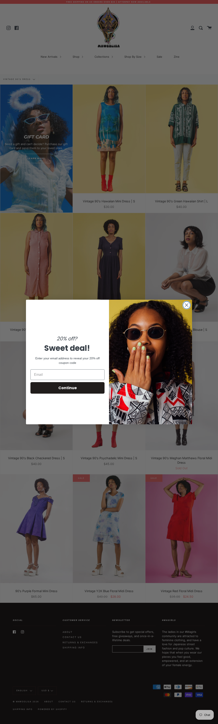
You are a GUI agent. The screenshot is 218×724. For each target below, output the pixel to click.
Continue (67, 387)
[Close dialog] (186, 305)
